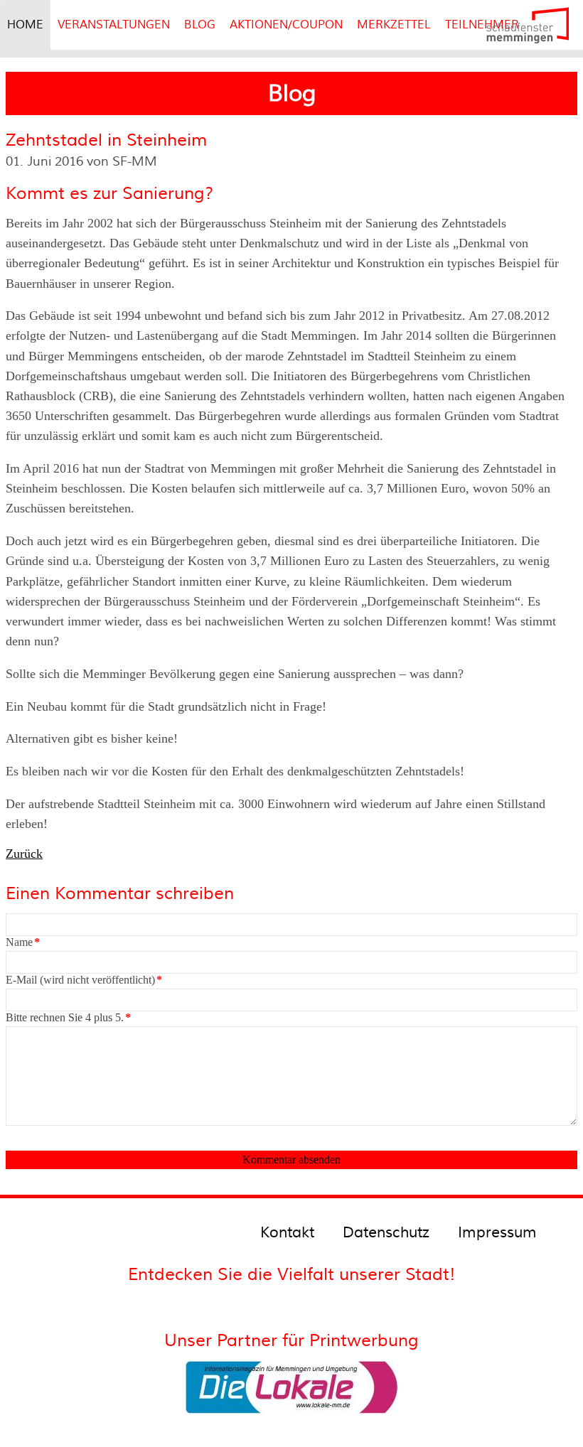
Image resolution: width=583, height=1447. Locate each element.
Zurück (24, 853)
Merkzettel (394, 25)
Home (25, 25)
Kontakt (287, 1232)
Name (23, 942)
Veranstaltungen (114, 25)
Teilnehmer (482, 25)
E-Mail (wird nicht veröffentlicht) (84, 980)
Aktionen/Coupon (286, 25)
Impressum (497, 1232)
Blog (199, 25)
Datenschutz (386, 1232)
